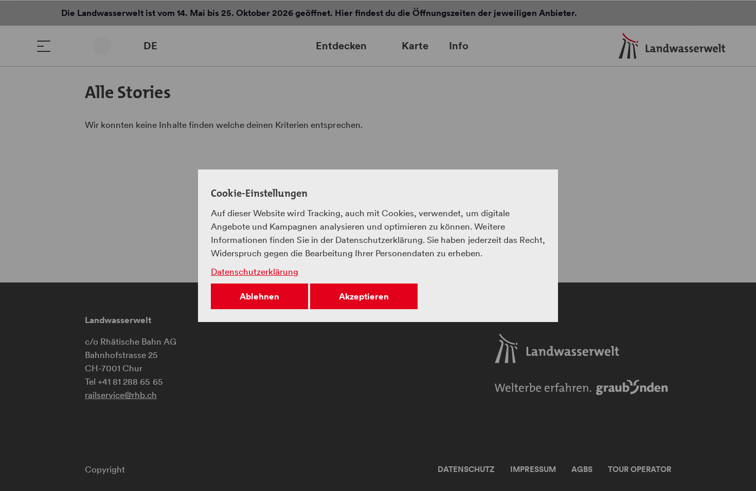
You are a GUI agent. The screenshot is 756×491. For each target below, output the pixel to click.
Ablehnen (259, 296)
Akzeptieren (364, 296)
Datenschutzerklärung (254, 271)
